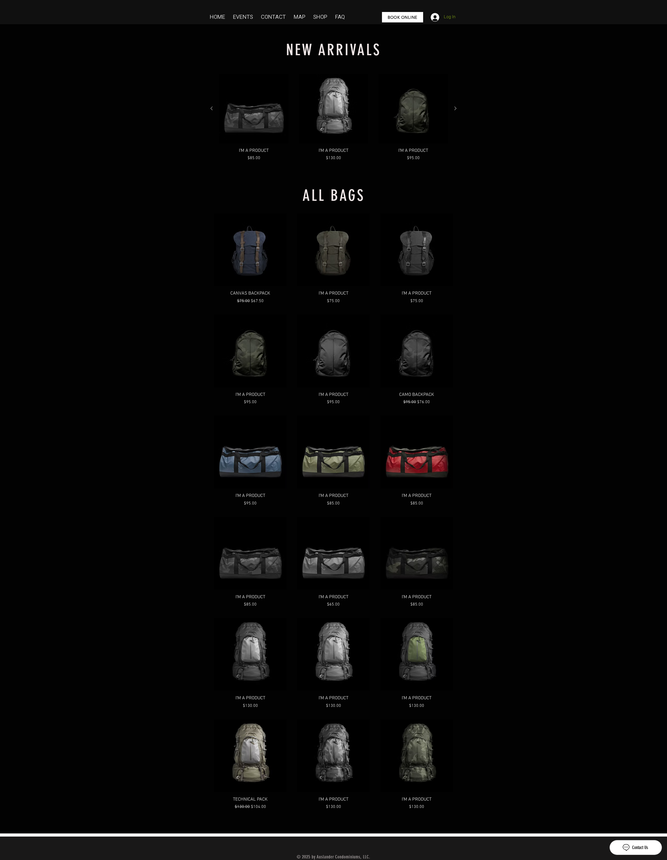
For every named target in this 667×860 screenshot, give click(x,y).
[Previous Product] (211, 108)
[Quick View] (253, 108)
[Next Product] (455, 108)
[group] (333, 117)
